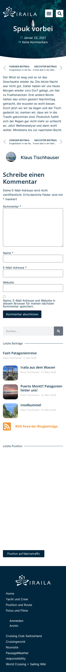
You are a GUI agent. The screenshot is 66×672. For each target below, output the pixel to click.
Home (10, 593)
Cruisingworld (15, 641)
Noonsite (12, 647)
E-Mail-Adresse (15, 267)
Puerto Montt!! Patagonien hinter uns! (41, 388)
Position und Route (19, 605)
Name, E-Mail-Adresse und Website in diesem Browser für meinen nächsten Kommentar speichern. (29, 303)
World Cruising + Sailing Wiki (26, 664)
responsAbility (16, 658)
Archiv (14, 626)
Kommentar (12, 206)
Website (8, 282)
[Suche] (58, 331)
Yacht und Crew (17, 599)
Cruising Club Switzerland (24, 636)
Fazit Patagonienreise (20, 353)
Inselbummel (31, 405)
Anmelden (16, 621)
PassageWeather (17, 653)
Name (8, 252)
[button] (49, 13)
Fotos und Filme (17, 610)
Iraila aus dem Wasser (38, 367)
